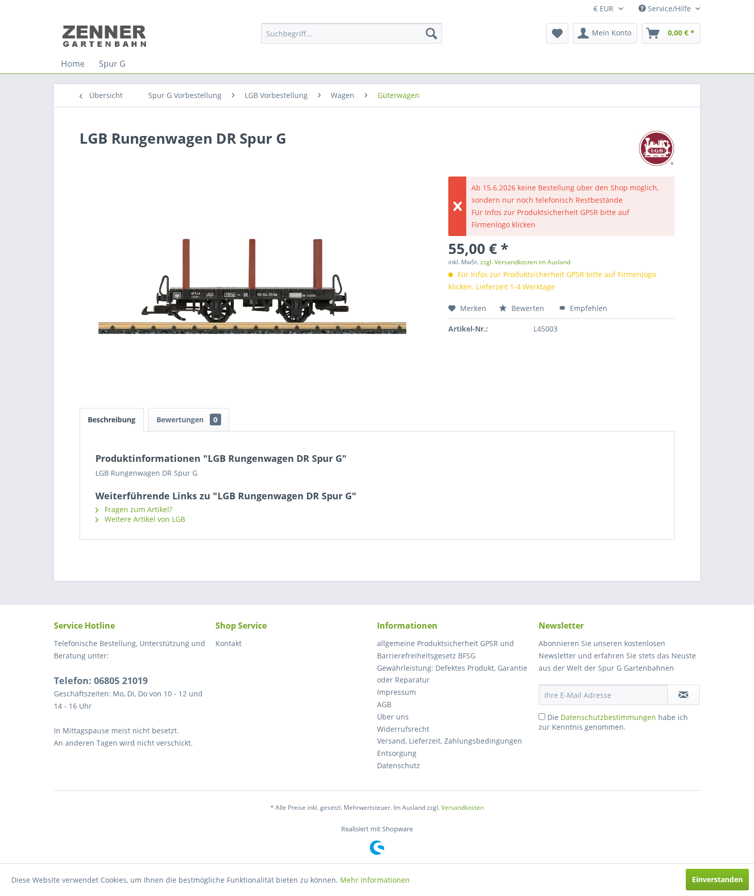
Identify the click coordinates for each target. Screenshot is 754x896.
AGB (384, 704)
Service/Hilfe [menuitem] (669, 8)
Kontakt (228, 643)
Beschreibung (111, 419)
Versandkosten (462, 807)
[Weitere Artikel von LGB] (656, 148)
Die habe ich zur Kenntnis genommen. (613, 722)
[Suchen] (431, 33)
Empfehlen (587, 308)
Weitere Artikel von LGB (144, 519)
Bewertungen (186, 419)
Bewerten (527, 308)
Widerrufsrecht (403, 729)
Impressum (396, 692)
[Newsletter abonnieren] (683, 695)
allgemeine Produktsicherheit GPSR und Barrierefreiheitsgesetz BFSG (445, 649)
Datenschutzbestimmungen (608, 717)
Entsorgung (396, 753)
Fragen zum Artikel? (137, 509)
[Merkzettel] (557, 33)
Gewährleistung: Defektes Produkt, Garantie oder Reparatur (452, 674)
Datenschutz (398, 765)
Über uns (393, 717)
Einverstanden (717, 879)
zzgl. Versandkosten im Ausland (525, 262)
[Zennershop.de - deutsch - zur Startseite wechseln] (105, 36)
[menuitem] (351, 33)
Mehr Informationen (375, 880)
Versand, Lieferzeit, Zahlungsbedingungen (449, 741)
